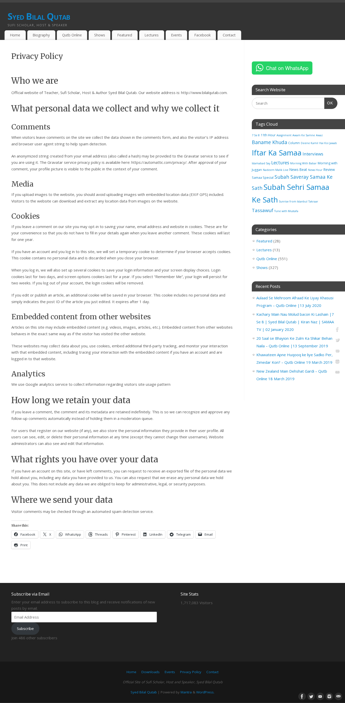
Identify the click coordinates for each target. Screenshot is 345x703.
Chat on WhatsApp (287, 68)
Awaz (319, 135)
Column (294, 143)
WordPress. (205, 692)
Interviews (313, 154)
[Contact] (337, 373)
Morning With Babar (303, 163)
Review (329, 169)
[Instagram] (337, 362)
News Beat (298, 169)
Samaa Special (263, 177)
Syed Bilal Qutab (39, 16)
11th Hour (268, 135)
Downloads (150, 672)
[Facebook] (337, 330)
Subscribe (25, 628)
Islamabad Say (261, 163)
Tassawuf (262, 210)
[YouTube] (337, 351)
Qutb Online (72, 35)
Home (15, 35)
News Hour (315, 170)
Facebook (202, 35)
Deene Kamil (309, 143)
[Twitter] (337, 341)
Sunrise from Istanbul (293, 201)
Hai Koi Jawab (328, 143)
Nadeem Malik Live (275, 170)
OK (328, 103)
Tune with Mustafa (286, 211)
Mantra (186, 692)
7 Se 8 (256, 135)
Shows (99, 35)
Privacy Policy (190, 672)
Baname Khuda (269, 142)
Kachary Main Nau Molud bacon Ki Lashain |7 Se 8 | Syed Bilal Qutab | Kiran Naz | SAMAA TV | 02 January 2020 (295, 322)
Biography (41, 35)
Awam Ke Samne (303, 135)
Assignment (284, 135)
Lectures (151, 35)
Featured (124, 35)
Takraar (313, 201)
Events (176, 35)
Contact (229, 35)
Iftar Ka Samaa (277, 152)
